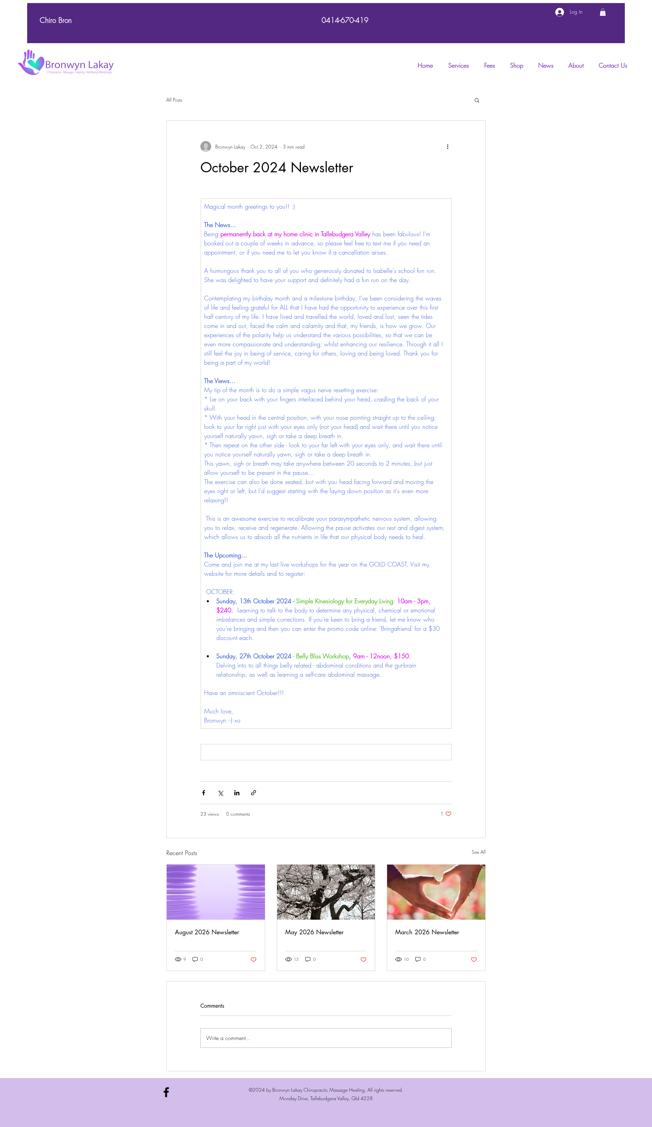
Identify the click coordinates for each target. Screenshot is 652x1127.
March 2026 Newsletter (427, 932)
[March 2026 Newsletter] (436, 892)
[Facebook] (166, 1092)
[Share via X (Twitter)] (220, 793)
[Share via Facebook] (203, 793)
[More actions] (447, 146)
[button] (603, 12)
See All (479, 852)
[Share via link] (253, 793)
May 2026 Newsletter (314, 932)
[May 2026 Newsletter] (326, 892)
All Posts (174, 100)
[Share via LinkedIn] (237, 793)
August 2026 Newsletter (207, 932)
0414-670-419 (345, 20)
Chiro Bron (56, 20)
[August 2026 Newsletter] (216, 892)
